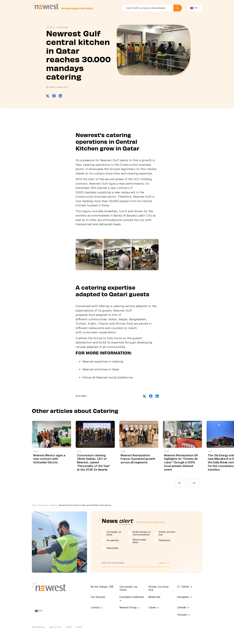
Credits (69, 627)
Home (34, 505)
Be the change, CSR (102, 587)
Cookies (79, 627)
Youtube (182, 615)
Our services (113, 540)
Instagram (183, 597)
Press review (112, 548)
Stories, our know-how (167, 533)
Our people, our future (114, 533)
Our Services (43, 505)
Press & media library (139, 541)
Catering (53, 505)
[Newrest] (45, 5)
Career (153, 607)
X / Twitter (183, 587)
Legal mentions (55, 627)
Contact (96, 607)
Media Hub (154, 597)
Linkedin (181, 607)
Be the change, (142, 533)
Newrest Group (128, 607)
